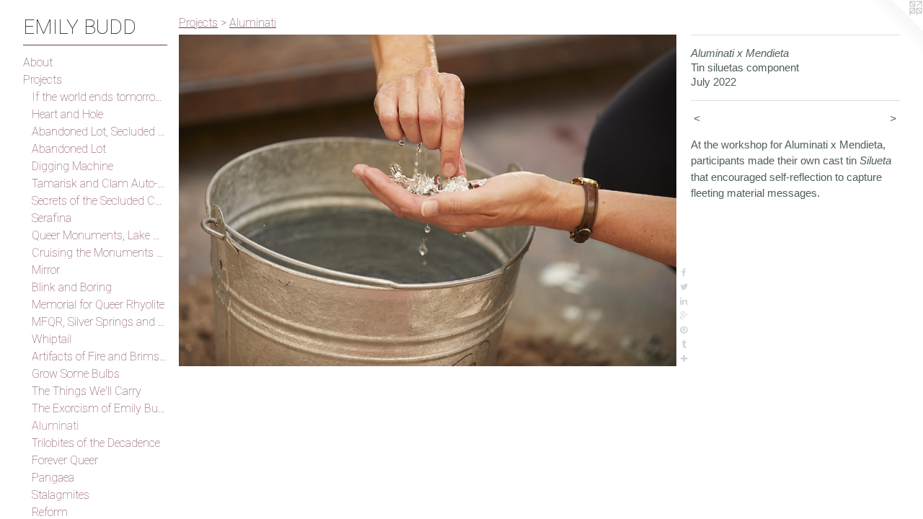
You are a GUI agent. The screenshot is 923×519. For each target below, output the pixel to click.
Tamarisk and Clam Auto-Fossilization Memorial (99, 183)
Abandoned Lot (69, 149)
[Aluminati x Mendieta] (427, 200)
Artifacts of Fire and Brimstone (99, 356)
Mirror (46, 270)
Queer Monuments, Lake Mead (99, 235)
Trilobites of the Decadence (96, 443)
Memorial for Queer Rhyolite (98, 304)
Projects (42, 79)
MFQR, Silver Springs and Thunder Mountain (99, 322)
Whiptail (51, 339)
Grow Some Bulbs (76, 374)
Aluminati (55, 425)
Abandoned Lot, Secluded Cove (99, 131)
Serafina (51, 218)
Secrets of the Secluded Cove (99, 201)
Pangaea (53, 477)
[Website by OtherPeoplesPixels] (894, 29)
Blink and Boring (72, 287)
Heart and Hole (67, 114)
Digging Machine (72, 166)
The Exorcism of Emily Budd (99, 408)
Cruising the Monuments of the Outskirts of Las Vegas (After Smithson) (99, 253)
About (38, 62)
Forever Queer (65, 460)
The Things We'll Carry (86, 391)
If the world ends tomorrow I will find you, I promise (99, 97)
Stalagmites (60, 495)
